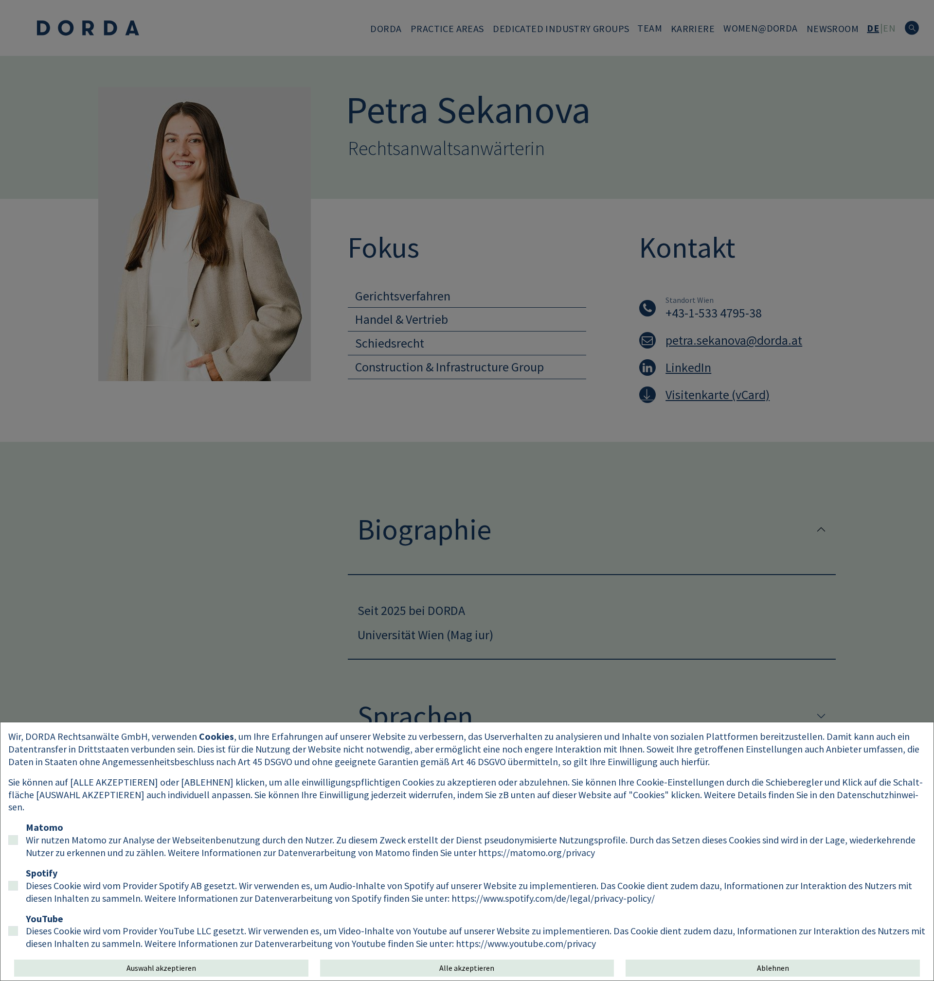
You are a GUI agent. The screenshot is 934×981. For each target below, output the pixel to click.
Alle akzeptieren (466, 968)
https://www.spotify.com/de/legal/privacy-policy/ (553, 898)
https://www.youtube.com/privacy (526, 943)
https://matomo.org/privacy (536, 852)
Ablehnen (773, 968)
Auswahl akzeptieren (161, 968)
